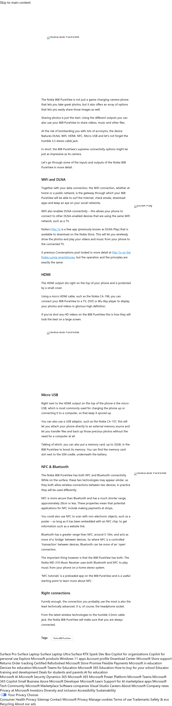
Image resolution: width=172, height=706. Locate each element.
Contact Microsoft (63, 699)
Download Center (123, 658)
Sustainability (106, 690)
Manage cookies (101, 699)
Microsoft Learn (91, 681)
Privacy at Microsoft (14, 690)
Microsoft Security (32, 676)
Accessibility (86, 690)
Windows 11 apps (73, 658)
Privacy (83, 699)
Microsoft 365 (78, 676)
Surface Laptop (28, 654)
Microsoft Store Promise (83, 663)
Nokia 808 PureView (62, 638)
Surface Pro (8, 654)
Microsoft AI (9, 676)
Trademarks (141, 699)
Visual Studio (99, 685)
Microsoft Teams (139, 676)
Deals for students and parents (61, 672)
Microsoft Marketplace (42, 685)
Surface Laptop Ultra (55, 654)
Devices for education (16, 667)
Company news (157, 685)
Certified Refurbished (49, 663)
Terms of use (122, 699)
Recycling (7, 703)
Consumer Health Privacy (18, 699)
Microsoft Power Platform (107, 676)
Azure (44, 681)
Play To (56, 229)
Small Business (28, 681)
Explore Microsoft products (39, 658)
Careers (115, 685)
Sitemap (43, 699)
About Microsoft (133, 685)
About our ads (25, 703)
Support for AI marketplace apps (128, 681)
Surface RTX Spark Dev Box (91, 654)
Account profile (98, 658)
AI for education (96, 672)
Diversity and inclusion (60, 690)
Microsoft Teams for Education (54, 667)
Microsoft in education (145, 663)
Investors (36, 690)
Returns (5, 663)
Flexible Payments (115, 663)
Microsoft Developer (64, 681)
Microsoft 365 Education (96, 667)
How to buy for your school (135, 667)
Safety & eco (159, 699)
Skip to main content (15, 2)
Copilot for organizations (129, 654)
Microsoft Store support (154, 658)
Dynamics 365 (56, 676)
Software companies (74, 685)
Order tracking (22, 663)
